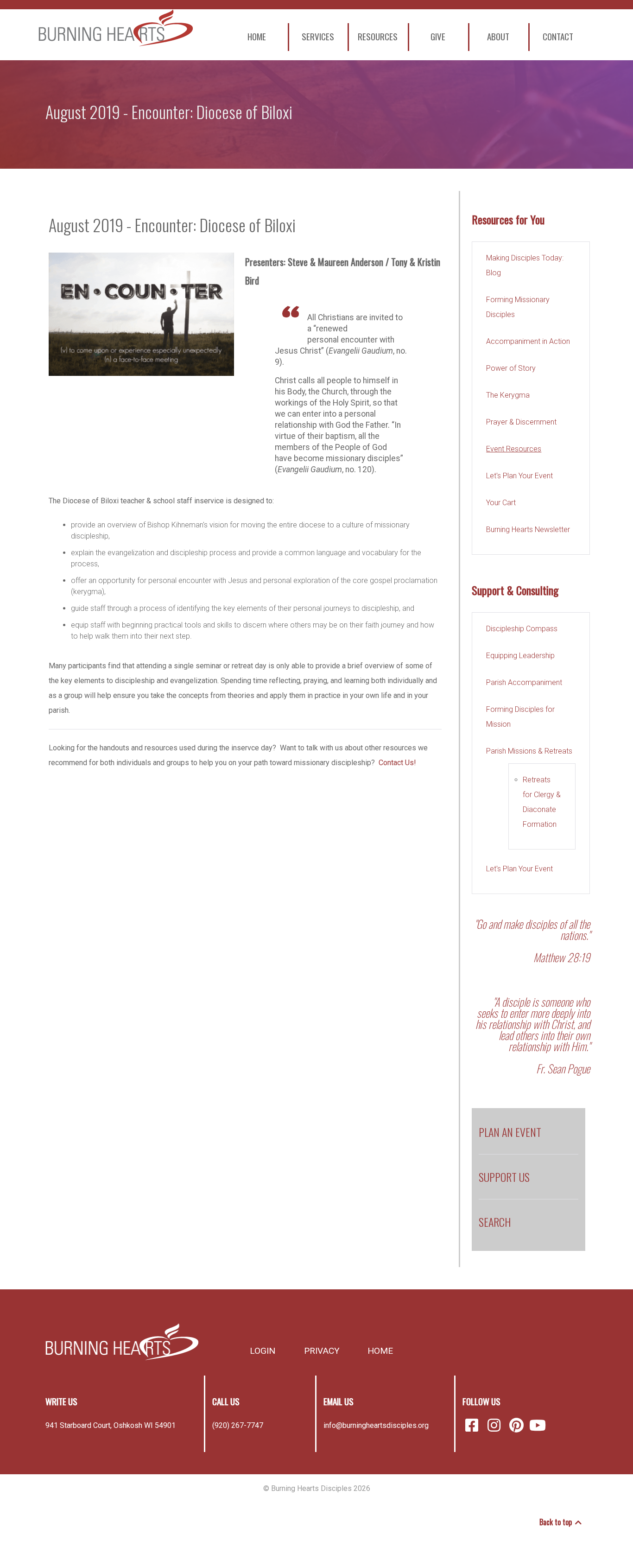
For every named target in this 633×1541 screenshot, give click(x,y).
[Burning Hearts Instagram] (496, 1425)
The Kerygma (508, 395)
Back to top (556, 1522)
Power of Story (511, 368)
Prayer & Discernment (521, 422)
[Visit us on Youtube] (537, 1425)
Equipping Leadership (520, 655)
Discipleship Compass (521, 628)
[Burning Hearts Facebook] (473, 1425)
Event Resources (513, 448)
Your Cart (501, 502)
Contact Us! (397, 762)
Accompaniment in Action (528, 341)
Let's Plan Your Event (519, 475)
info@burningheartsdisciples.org (376, 1425)
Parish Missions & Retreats (529, 751)
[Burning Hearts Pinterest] (518, 1425)
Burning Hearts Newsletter (528, 529)
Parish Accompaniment (524, 682)
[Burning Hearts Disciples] (121, 27)
